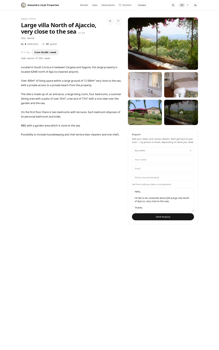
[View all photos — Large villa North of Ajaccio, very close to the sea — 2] (181, 84)
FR (187, 5)
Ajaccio (24, 18)
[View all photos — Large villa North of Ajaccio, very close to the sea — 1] (145, 84)
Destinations (108, 5)
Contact (142, 5)
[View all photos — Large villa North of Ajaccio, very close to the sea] (163, 43)
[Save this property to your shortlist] (118, 21)
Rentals (84, 5)
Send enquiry (163, 216)
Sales (95, 5)
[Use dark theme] (195, 5)
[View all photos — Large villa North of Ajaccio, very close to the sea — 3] (145, 112)
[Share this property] (110, 21)
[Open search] (173, 5)
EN (182, 5)
